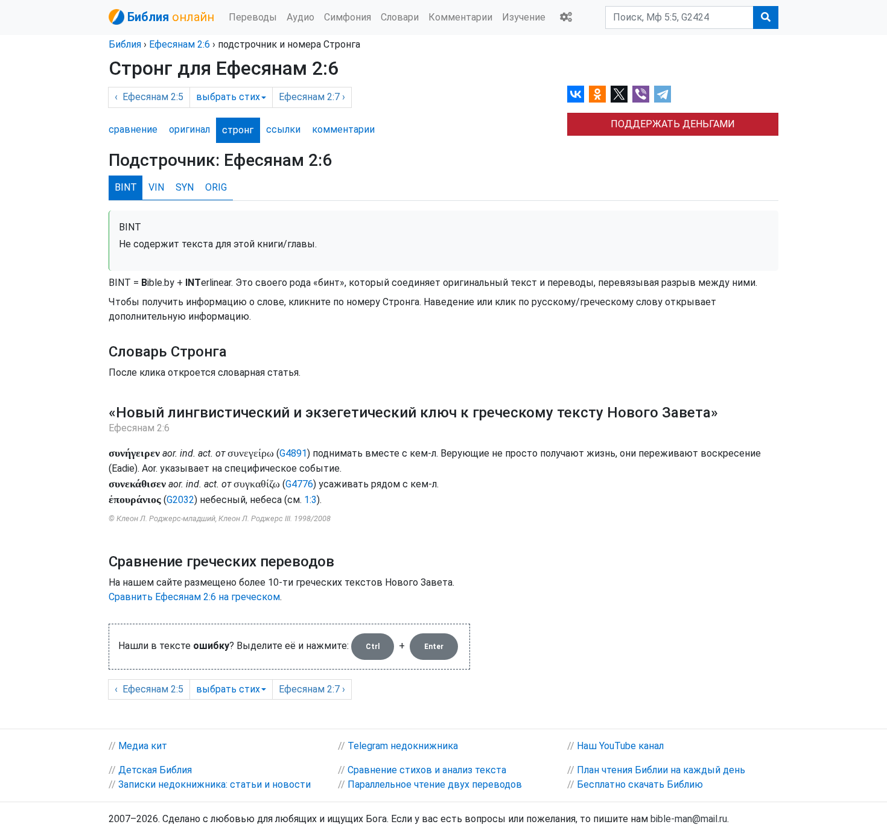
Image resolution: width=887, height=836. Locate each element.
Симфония (347, 17)
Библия (125, 44)
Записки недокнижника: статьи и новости (214, 784)
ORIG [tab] (216, 187)
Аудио (300, 17)
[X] (619, 94)
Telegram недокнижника (403, 746)
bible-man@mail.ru (688, 819)
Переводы (253, 17)
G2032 (180, 499)
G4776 (299, 484)
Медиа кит (142, 746)
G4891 (293, 453)
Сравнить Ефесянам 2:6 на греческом (194, 597)
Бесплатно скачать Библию (640, 784)
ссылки (283, 129)
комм (343, 129)
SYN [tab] (185, 187)
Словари (400, 17)
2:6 (179, 44)
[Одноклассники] (597, 94)
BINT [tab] (126, 187)
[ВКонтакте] (575, 94)
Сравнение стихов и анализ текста (427, 770)
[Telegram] (662, 94)
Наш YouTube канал (620, 746)
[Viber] (640, 94)
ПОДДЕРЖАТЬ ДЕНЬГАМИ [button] (673, 124)
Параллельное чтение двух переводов (435, 784)
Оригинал (189, 129)
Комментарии (460, 17)
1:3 (310, 499)
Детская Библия (155, 770)
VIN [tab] (156, 187)
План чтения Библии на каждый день (661, 770)
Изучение (523, 17)
